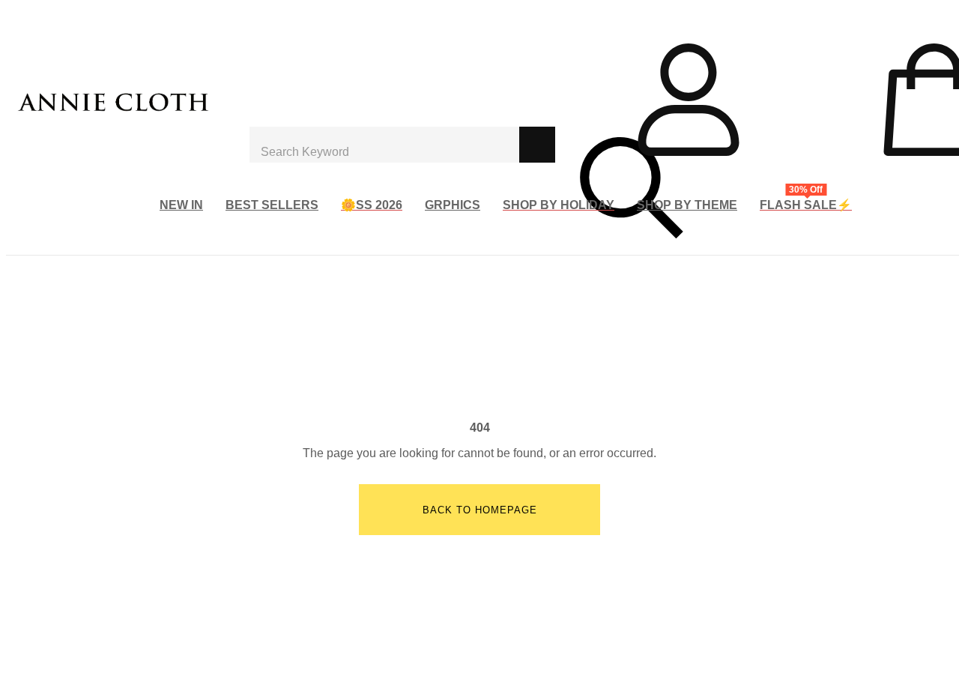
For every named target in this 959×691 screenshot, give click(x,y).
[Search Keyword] (384, 145)
